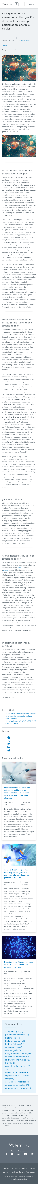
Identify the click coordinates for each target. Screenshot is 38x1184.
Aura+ (5, 570)
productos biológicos (17, 1034)
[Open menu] (21, 4)
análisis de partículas (17, 1084)
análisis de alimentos (17, 1056)
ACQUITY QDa (14, 1031)
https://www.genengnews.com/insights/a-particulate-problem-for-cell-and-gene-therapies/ (20, 716)
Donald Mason (26, 40)
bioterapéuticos (14, 1043)
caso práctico (13, 1047)
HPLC (10, 1059)
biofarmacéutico (15, 1040)
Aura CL (21, 567)
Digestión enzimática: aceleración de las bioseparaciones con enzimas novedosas (18, 965)
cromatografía (13, 1050)
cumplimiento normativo (18, 1087)
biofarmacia (13, 1037)
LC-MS (10, 1062)
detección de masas (16, 1072)
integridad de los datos (18, 1053)
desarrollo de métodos (17, 1081)
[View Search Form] (16, 4)
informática (23, 1059)
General (4, 45)
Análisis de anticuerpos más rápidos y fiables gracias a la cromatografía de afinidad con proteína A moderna (17, 873)
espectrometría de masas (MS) (17, 1077)
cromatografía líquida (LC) (17, 1067)
